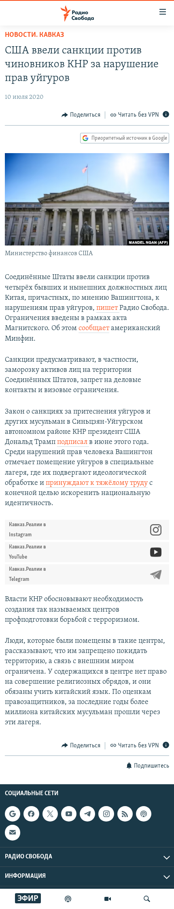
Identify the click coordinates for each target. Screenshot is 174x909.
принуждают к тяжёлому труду (97, 483)
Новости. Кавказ (34, 35)
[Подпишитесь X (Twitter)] (50, 814)
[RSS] (125, 814)
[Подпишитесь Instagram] (106, 814)
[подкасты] (68, 899)
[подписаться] (12, 832)
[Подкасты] (143, 814)
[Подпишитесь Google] (12, 814)
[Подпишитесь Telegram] (87, 814)
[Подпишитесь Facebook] (31, 814)
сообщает (94, 328)
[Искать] (147, 899)
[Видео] (107, 899)
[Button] (81, 115)
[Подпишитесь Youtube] (68, 814)
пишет (107, 308)
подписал (73, 442)
